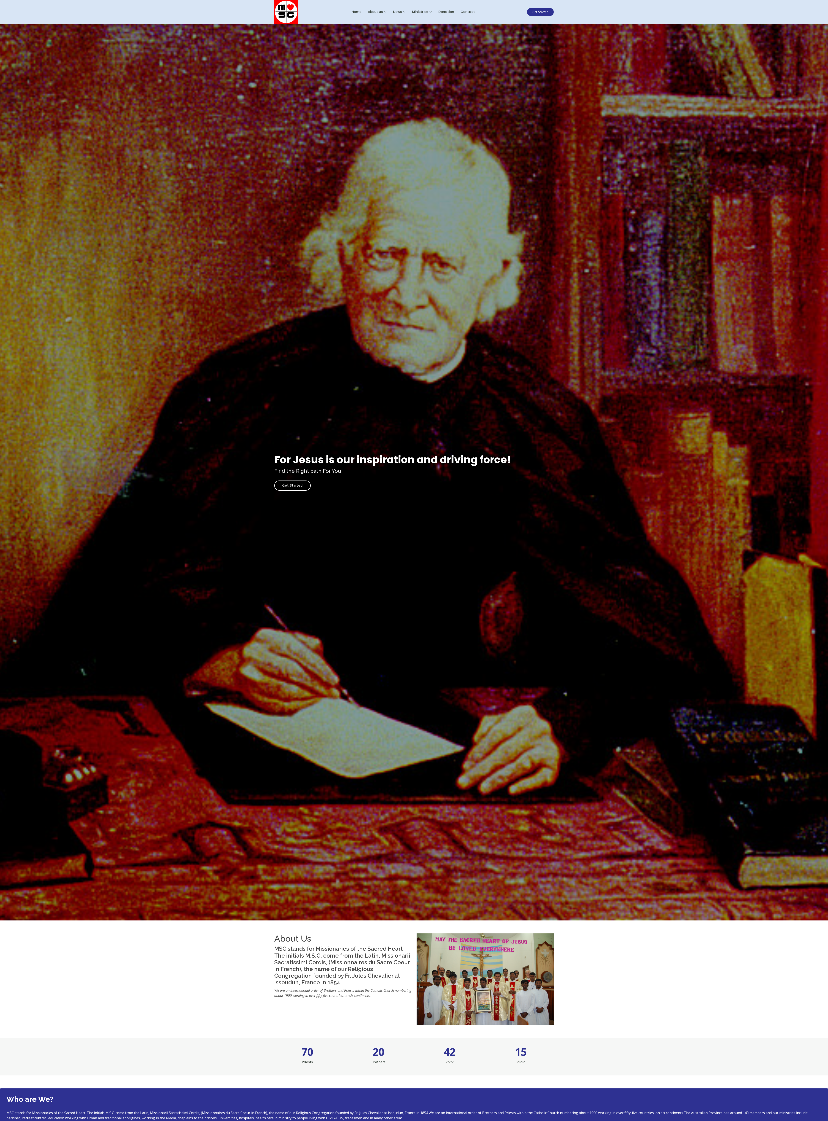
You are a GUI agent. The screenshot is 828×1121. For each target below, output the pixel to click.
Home (356, 11)
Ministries (420, 11)
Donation (446, 11)
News (397, 11)
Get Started (540, 12)
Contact (468, 11)
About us (375, 11)
